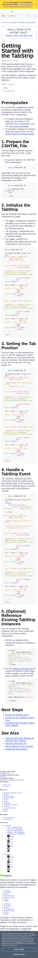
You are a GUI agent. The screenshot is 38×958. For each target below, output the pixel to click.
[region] (19, 944)
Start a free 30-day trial (19, 35)
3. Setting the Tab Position (18, 345)
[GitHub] (8, 849)
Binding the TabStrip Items (17, 715)
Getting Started (31, 22)
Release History (9, 798)
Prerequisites (14, 102)
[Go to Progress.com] (6, 876)
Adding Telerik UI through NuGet (19, 134)
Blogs (5, 801)
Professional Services (11, 804)
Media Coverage (9, 897)
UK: (14, 829)
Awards (6, 894)
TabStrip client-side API (23, 668)
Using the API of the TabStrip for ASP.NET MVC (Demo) (19, 739)
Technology (7, 892)
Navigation (14, 22)
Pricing (6, 786)
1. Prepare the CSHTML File (15, 143)
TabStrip (22, 22)
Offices (6, 901)
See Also (10, 733)
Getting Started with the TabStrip (17, 51)
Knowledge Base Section (16, 749)
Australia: (16, 834)
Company (7, 891)
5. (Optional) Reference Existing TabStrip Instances (18, 617)
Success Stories (9, 817)
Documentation (9, 796)
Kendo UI (3, 776)
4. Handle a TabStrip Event (15, 471)
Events (6, 809)
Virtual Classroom (9, 808)
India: (15, 830)
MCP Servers (4, 780)
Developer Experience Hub (12, 793)
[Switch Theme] (34, 15)
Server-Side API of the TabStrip (19, 746)
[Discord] (8, 851)
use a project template (19, 126)
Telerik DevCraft (5, 773)
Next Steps (12, 709)
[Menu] (3, 16)
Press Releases (9, 896)
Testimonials (8, 819)
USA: (14, 827)
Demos (6, 794)
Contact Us (7, 825)
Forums (6, 799)
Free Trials (7, 785)
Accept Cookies (19, 949)
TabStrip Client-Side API (16, 743)
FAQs (5, 811)
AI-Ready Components (16, 780)
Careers (6, 899)
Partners (6, 806)
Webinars (7, 803)
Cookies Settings (19, 954)
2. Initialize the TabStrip (15, 207)
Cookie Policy (18, 942)
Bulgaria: (15, 832)
